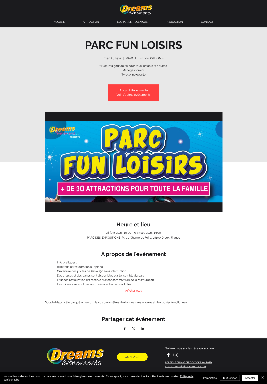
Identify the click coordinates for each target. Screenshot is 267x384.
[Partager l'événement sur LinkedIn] (142, 328)
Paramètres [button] (210, 378)
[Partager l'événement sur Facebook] (124, 328)
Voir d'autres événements (133, 94)
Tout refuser (230, 378)
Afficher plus (133, 290)
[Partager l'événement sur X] (133, 328)
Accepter (250, 378)
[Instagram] (176, 355)
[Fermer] (262, 378)
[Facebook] (168, 355)
